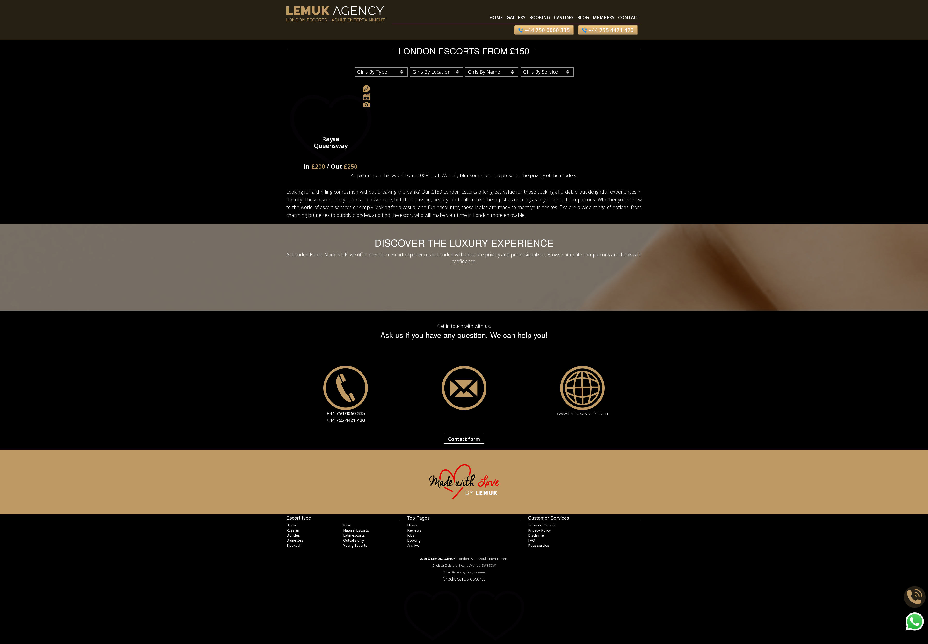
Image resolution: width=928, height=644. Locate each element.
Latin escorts (354, 535)
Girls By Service (540, 72)
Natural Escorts (356, 530)
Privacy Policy (539, 530)
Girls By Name (484, 72)
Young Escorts (355, 545)
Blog (583, 17)
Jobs (410, 535)
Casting (563, 17)
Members (603, 17)
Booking (539, 17)
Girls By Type (372, 72)
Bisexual (293, 545)
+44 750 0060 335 (546, 30)
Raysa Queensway (330, 152)
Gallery (516, 17)
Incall (347, 525)
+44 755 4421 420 (610, 30)
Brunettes (294, 540)
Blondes (293, 535)
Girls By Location (432, 72)
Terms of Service (542, 525)
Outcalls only (353, 540)
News (412, 525)
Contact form (464, 439)
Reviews (414, 530)
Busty (291, 525)
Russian (292, 530)
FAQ (531, 540)
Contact (629, 17)
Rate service (538, 545)
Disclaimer (536, 535)
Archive (413, 545)
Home (496, 17)
